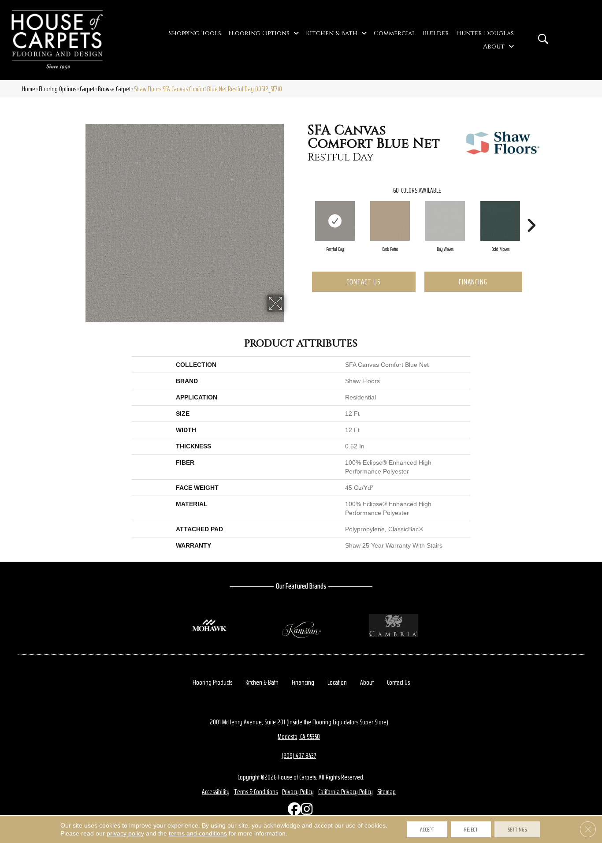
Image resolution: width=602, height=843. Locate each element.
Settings (517, 829)
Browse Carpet (114, 88)
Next (531, 212)
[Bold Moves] (500, 221)
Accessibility (216, 792)
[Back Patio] (390, 221)
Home (28, 88)
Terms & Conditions (256, 792)
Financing (473, 282)
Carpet (87, 88)
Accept (427, 829)
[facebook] (292, 811)
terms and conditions (198, 833)
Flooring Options (57, 88)
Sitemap (386, 792)
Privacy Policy (298, 792)
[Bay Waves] (445, 221)
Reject (471, 829)
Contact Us (363, 282)
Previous (303, 212)
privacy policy (125, 833)
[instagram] (305, 811)
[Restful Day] (335, 221)
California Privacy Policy (345, 792)
